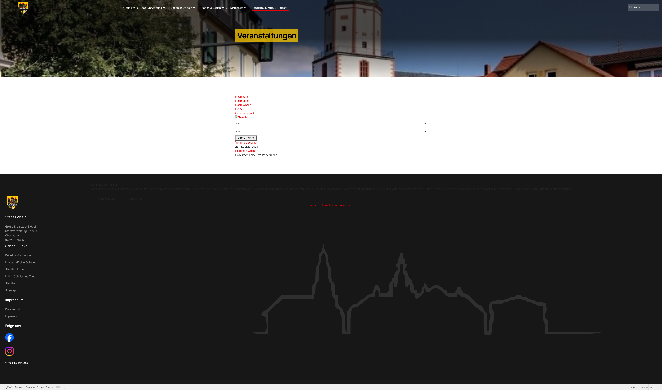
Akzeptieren (106, 198)
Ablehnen (135, 198)
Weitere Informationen (323, 205)
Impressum (345, 205)
